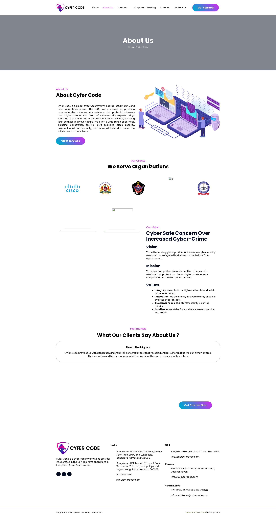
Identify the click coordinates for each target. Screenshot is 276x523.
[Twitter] (58, 474)
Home (95, 7)
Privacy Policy (213, 512)
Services (122, 7)
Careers (164, 7)
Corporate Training (145, 7)
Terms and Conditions (195, 512)
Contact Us (180, 7)
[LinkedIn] (69, 474)
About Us (108, 7)
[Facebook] (64, 474)
